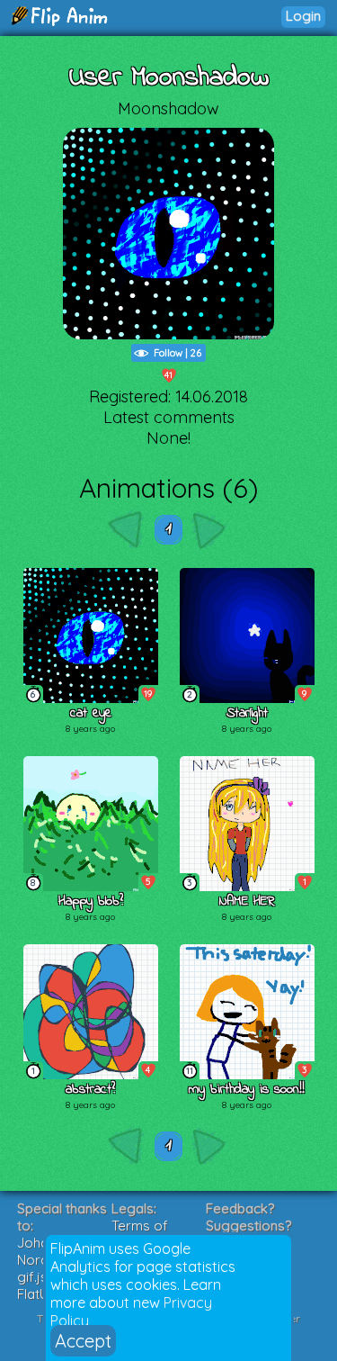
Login (303, 15)
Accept (83, 1340)
